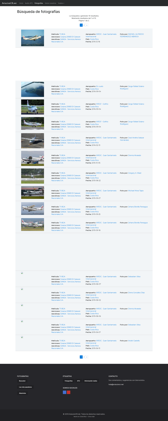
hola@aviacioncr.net (116, 384)
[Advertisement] (84, 64)
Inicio (21, 3)
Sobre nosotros (50, 3)
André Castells (134, 341)
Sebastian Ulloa (134, 277)
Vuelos (60, 3)
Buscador (22, 381)
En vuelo (99, 86)
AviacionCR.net (9, 3)
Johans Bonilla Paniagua (138, 207)
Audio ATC (29, 3)
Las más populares (25, 387)
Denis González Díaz (136, 293)
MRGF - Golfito (102, 104)
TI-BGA (62, 34)
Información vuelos (91, 381)
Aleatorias (22, 393)
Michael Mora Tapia (135, 191)
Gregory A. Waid (134, 173)
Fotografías (39, 3)
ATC (78, 381)
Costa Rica (94, 39)
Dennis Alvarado (134, 155)
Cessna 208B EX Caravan (70, 37)
